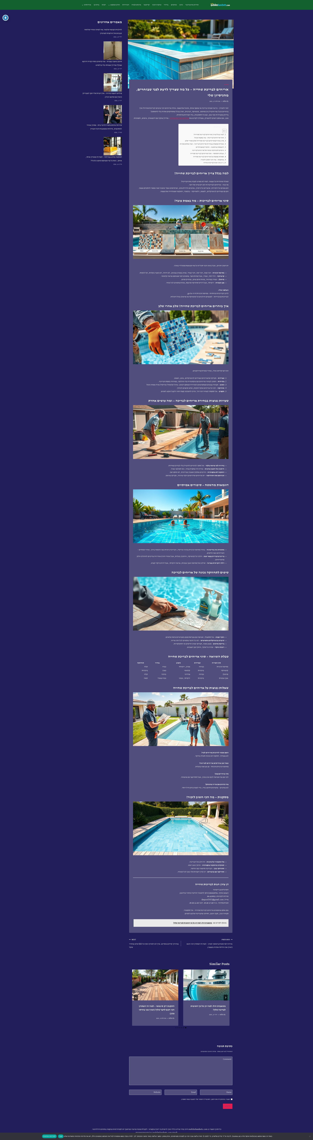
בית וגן (96, 5)
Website (157, 1092)
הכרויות (125, 5)
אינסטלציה (136, 5)
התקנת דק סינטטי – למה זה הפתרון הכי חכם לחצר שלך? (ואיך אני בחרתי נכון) (156, 1010)
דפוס (104, 5)
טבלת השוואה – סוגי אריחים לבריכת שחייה (207, 153)
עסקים (174, 5)
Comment (226, 1059)
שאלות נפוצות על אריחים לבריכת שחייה (208, 157)
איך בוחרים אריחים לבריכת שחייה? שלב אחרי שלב (204, 141)
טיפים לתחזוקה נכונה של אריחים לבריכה (208, 150)
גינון (181, 5)
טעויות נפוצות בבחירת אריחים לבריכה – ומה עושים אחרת (202, 144)
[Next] (136, 998)
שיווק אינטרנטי (192, 5)
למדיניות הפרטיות (49, 1136)
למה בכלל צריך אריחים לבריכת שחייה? (209, 134)
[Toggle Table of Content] (223, 131)
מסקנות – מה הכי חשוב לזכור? (212, 160)
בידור (166, 5)
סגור (60, 1136)
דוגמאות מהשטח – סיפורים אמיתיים (210, 147)
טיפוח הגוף (156, 5)
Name (228, 1092)
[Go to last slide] (226, 998)
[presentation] (206, 985)
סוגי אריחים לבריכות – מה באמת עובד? (209, 138)
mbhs (224, 101)
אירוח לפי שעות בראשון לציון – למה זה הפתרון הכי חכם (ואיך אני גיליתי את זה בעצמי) (209, 943)
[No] (310, 1136)
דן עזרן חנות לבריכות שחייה (213, 163)
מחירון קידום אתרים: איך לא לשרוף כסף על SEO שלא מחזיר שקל (154, 943)
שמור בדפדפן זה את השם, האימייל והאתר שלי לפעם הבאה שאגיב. (205, 1099)
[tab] (185, 1027)
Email (193, 1092)
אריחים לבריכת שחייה (179, 118)
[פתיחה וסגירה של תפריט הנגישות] (5, 18)
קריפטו (147, 5)
